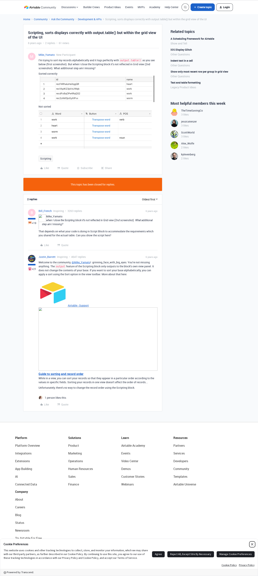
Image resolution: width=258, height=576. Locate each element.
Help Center (171, 7)
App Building (23, 469)
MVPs (141, 7)
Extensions (22, 461)
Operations (75, 461)
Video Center (129, 461)
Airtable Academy (133, 445)
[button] (203, 7)
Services (179, 453)
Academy (154, 7)
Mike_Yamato (47, 55)
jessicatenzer (189, 121)
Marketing (75, 453)
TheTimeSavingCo (192, 110)
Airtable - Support (78, 305)
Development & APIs (90, 19)
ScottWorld (188, 132)
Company (21, 492)
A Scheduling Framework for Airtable (192, 38)
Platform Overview (27, 445)
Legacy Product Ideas (183, 87)
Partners (179, 445)
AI (16, 476)
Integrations (23, 453)
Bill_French (45, 211)
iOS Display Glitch (181, 49)
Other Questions (180, 54)
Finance (73, 484)
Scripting (45, 158)
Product (73, 445)
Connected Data (26, 484)
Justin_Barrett (47, 257)
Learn (125, 438)
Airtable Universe (184, 484)
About (19, 499)
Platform (21, 438)
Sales (72, 476)
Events (129, 7)
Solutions (74, 438)
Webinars (127, 484)
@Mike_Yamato (81, 262)
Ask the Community (62, 19)
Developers (180, 461)
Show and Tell (179, 43)
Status (19, 523)
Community (41, 19)
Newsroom (22, 530)
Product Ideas (112, 7)
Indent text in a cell (182, 60)
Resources (180, 438)
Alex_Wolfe (187, 143)
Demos (126, 469)
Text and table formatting (186, 82)
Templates (180, 476)
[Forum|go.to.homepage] (40, 7)
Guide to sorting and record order (61, 374)
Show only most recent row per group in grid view (199, 71)
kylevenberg (188, 154)
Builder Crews (91, 7)
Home (26, 19)
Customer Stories (132, 476)
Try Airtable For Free (28, 538)
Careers (20, 507)
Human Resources (80, 469)
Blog (18, 515)
